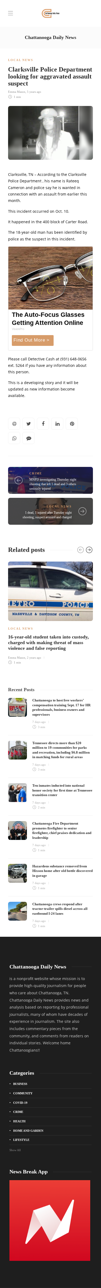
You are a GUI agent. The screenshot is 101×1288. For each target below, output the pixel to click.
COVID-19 (20, 1102)
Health (19, 1121)
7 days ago (39, 721)
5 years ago (34, 91)
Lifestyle (21, 1139)
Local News (20, 60)
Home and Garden (28, 1130)
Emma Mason (16, 91)
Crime (35, 473)
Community (23, 1093)
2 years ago (34, 657)
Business (20, 1083)
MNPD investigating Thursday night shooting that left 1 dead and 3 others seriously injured (52, 484)
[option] (50, 612)
